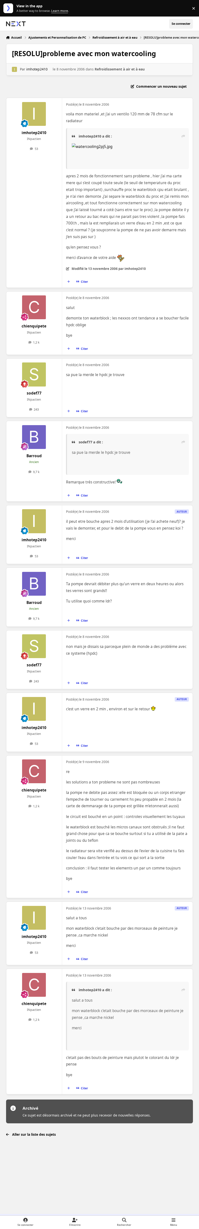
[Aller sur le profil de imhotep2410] (14, 69)
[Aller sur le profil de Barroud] (34, 437)
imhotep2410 (37, 69)
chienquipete (34, 326)
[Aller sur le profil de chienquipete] (34, 307)
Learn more (9, 8)
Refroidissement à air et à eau (120, 69)
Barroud (34, 455)
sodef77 (34, 393)
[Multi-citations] (68, 282)
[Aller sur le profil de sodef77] (34, 374)
